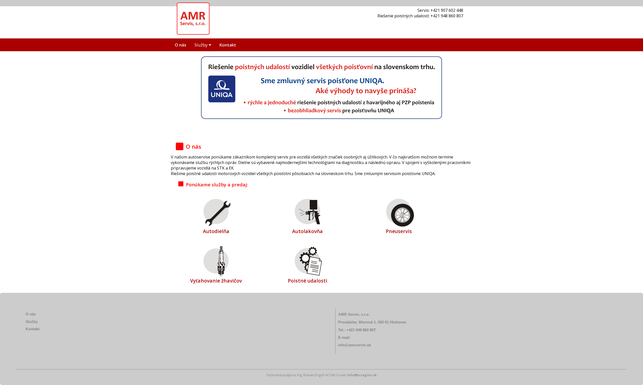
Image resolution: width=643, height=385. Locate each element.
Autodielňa (216, 231)
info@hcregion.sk (362, 375)
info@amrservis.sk (354, 345)
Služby (201, 45)
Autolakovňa (307, 231)
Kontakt (227, 45)
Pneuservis (399, 231)
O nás (180, 45)
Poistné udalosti (307, 280)
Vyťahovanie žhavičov (216, 280)
